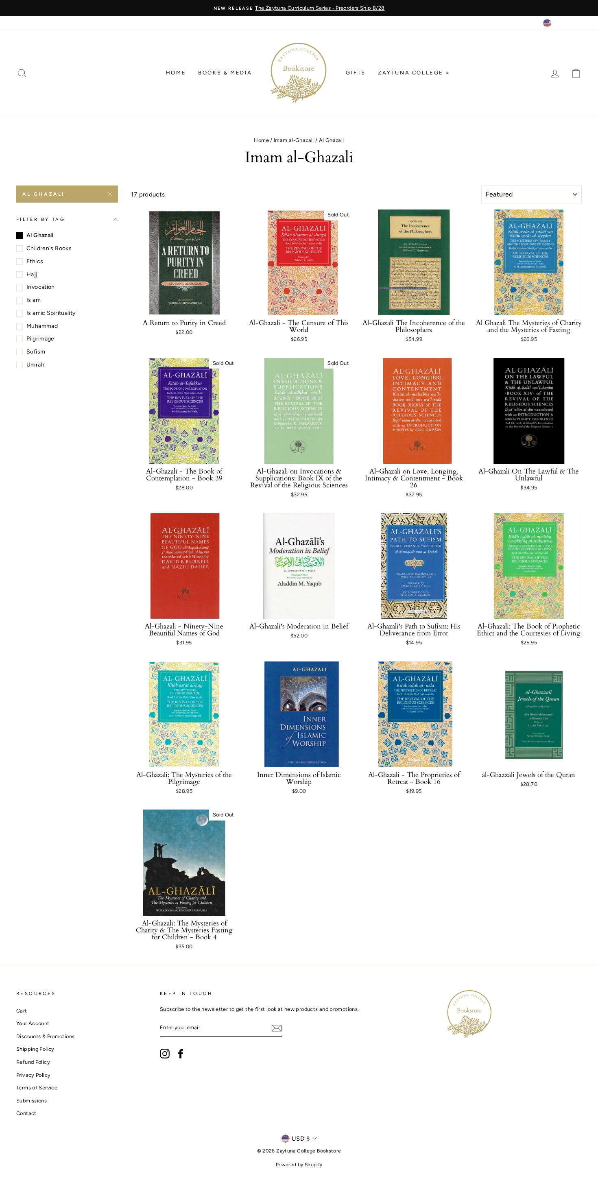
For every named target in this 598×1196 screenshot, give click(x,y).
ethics (34, 261)
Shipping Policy (35, 1049)
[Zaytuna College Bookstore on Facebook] (181, 1054)
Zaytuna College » (414, 73)
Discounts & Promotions (45, 1036)
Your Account (33, 1023)
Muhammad (42, 326)
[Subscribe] (276, 1028)
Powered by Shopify (299, 1165)
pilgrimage (40, 338)
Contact (26, 1113)
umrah (35, 364)
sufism (35, 351)
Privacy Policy (33, 1075)
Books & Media (225, 73)
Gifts (356, 73)
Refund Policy (33, 1062)
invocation (40, 287)
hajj (32, 274)
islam (33, 300)
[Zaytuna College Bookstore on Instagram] (165, 1054)
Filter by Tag (40, 219)
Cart (21, 1011)
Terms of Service (36, 1088)
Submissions (31, 1101)
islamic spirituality (51, 313)
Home (176, 73)
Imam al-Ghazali (294, 140)
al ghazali (43, 194)
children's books (49, 248)
